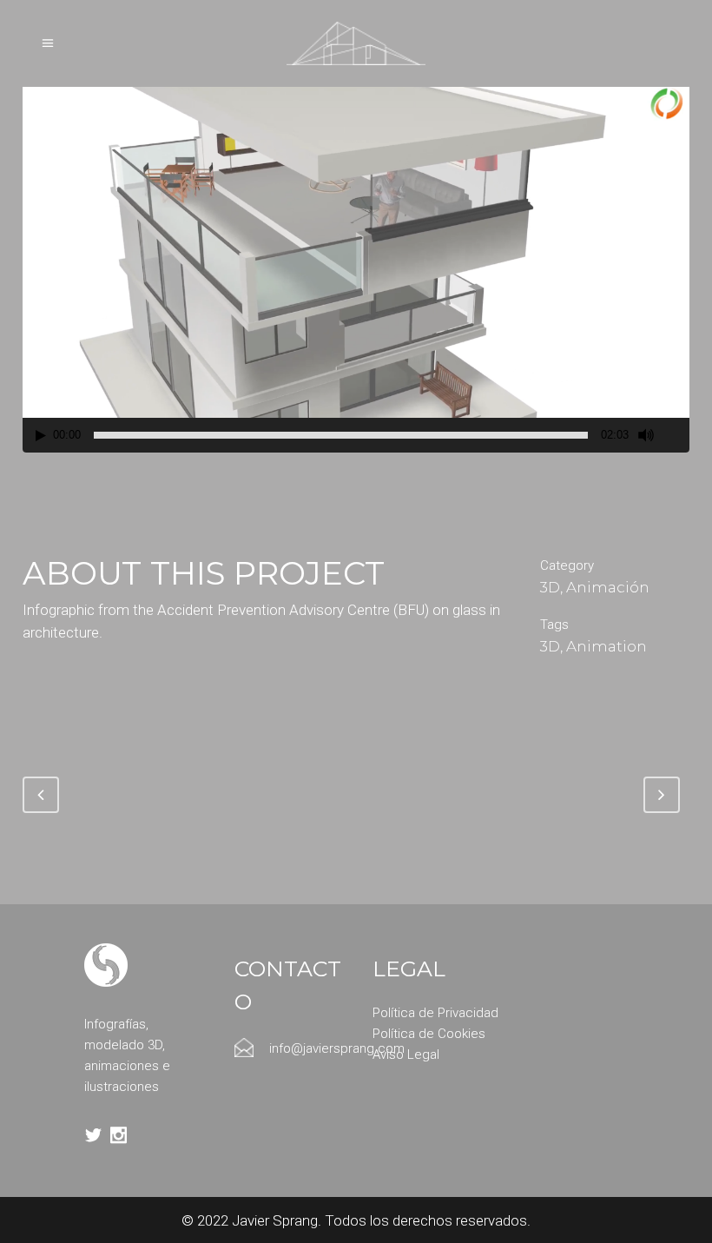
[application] (356, 265)
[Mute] (646, 435)
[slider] (341, 435)
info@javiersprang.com (337, 1048)
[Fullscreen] (677, 435)
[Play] (41, 435)
